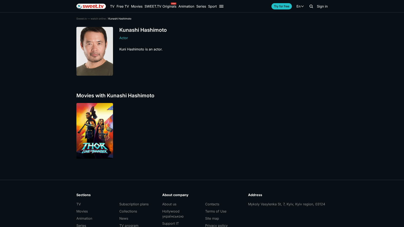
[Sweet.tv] (91, 6)
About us (169, 204)
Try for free (281, 6)
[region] (202, 131)
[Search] (311, 6)
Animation (186, 6)
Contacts (212, 204)
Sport (212, 6)
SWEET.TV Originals (160, 6)
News (123, 218)
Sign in (322, 6)
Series (201, 6)
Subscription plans (134, 204)
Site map (212, 218)
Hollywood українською (172, 213)
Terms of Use (215, 211)
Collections (128, 211)
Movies (136, 6)
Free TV (123, 6)
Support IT (170, 223)
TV (112, 6)
